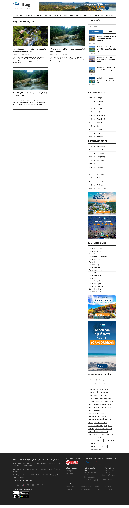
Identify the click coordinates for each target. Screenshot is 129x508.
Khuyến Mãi (29, 15)
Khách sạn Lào (94, 164)
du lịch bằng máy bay (100, 380)
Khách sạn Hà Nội (95, 105)
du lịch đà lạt (103, 398)
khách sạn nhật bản (106, 404)
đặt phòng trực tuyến (95, 449)
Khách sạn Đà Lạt (95, 98)
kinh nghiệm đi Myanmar (96, 419)
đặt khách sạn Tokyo (95, 437)
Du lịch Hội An (110, 386)
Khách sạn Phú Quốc (96, 122)
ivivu (109, 398)
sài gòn (91, 422)
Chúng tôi (69, 471)
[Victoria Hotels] (98, 462)
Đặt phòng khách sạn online (103, 428)
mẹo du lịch (108, 419)
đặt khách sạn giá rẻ (107, 434)
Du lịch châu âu (106, 383)
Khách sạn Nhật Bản (96, 174)
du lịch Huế (92, 386)
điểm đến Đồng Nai (94, 434)
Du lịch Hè (95, 487)
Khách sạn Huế (94, 112)
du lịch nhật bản (104, 389)
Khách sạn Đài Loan (96, 150)
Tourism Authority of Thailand (108, 472)
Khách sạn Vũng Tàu (96, 137)
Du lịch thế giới (84, 489)
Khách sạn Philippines (97, 178)
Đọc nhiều (96, 31)
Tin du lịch (108, 487)
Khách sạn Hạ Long (96, 133)
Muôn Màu (110, 15)
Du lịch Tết (96, 489)
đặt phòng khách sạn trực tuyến (98, 446)
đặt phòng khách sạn (95, 443)
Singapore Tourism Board (108, 476)
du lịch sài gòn (93, 392)
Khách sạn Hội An (95, 108)
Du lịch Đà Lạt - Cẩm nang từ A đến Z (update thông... (106, 59)
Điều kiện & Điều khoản (90, 473)
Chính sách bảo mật (91, 477)
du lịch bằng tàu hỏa (94, 383)
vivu (105, 425)
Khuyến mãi (70, 487)
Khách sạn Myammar (96, 171)
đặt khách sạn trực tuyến (96, 440)
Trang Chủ (18, 15)
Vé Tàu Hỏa (99, 15)
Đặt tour (63, 15)
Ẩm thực (48, 15)
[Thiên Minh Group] (88, 462)
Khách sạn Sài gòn (95, 130)
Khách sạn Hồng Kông (97, 157)
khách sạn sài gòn (94, 407)
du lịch (90, 380)
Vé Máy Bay (88, 15)
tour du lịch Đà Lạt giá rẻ (96, 425)
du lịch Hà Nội (101, 386)
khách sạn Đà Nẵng (94, 410)
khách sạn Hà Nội (94, 404)
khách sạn (99, 401)
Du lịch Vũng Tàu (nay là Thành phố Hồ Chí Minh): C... (106, 38)
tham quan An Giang (101, 422)
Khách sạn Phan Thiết (97, 119)
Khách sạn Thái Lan (96, 185)
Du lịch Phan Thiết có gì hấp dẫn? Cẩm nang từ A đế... (106, 70)
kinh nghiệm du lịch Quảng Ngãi (98, 416)
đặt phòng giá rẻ (109, 440)
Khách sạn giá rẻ (108, 401)
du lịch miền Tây (93, 389)
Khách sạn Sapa (94, 126)
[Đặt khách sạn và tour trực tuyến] (102, 215)
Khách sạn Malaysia (96, 167)
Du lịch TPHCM (103, 395)
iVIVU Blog (70, 473)
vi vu (109, 425)
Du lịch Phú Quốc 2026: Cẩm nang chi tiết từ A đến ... (105, 80)
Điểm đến (39, 15)
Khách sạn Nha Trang (97, 115)
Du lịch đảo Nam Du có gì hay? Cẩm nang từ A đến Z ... (106, 49)
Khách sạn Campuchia (97, 146)
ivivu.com (91, 401)
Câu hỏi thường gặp (91, 480)
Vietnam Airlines (107, 479)
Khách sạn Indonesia (96, 160)
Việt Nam (91, 428)
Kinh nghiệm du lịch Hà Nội (96, 413)
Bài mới (109, 31)
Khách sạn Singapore (96, 181)
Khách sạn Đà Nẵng (96, 101)
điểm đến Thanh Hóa (102, 431)
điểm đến (91, 431)
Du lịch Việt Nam (85, 487)
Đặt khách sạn (75, 15)
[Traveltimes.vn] (102, 318)
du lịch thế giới (93, 395)
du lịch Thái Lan (103, 392)
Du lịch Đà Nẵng (93, 398)
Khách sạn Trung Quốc (97, 189)
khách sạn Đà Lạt (106, 407)
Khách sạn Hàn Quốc (96, 153)
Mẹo (56, 15)
